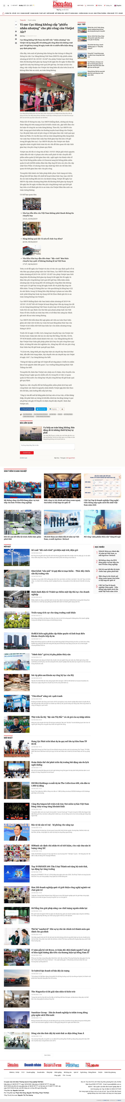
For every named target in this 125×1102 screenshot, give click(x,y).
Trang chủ (23, 20)
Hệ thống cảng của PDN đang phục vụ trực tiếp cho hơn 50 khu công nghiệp (21, 501)
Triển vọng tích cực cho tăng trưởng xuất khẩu (53, 613)
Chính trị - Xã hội (10, 13)
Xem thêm (47, 1055)
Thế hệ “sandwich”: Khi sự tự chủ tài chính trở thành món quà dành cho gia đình (60, 930)
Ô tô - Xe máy (119, 13)
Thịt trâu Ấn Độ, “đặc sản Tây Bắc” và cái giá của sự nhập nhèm (60, 717)
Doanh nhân (34, 13)
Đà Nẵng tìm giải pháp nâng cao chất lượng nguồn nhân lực (59, 908)
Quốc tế (67, 13)
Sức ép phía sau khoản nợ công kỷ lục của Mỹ (52, 675)
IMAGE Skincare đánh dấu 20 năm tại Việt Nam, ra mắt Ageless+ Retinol (61, 538)
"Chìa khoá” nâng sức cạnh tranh (46, 696)
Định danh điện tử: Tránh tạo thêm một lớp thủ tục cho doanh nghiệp (60, 593)
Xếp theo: (57, 458)
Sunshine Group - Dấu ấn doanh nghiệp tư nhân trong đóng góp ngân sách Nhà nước (59, 1013)
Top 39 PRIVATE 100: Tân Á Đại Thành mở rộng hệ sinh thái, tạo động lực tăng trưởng (59, 867)
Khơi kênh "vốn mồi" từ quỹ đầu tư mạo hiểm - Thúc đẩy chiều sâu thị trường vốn (60, 572)
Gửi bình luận (27, 452)
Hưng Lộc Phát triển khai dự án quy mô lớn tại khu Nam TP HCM (59, 742)
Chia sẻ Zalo (42, 409)
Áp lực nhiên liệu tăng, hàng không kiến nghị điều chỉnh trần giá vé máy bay (96, 37)
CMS (106, 1100)
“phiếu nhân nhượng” (28, 416)
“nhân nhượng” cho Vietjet (43, 416)
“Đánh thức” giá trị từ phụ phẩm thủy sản (51, 654)
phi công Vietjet (68, 414)
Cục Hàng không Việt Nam (40, 414)
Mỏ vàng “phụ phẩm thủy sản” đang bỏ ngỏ (102, 537)
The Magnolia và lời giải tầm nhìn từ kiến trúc (53, 992)
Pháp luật (42, 13)
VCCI (18, 13)
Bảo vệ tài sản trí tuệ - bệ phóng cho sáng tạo (52, 825)
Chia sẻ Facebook (28, 409)
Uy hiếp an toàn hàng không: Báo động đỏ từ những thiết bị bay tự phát (59, 430)
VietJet (60, 414)
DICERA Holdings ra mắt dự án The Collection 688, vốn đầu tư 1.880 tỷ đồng (60, 784)
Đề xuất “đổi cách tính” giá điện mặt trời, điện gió (54, 550)
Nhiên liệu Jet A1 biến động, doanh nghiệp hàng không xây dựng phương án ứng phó (96, 29)
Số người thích (71, 458)
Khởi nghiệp (50, 13)
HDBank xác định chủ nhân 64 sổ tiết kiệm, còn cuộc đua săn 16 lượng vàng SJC (61, 847)
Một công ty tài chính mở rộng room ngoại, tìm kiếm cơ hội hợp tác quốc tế (62, 501)
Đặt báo (100, 5)
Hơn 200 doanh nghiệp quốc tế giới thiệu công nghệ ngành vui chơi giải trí (60, 888)
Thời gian (63, 458)
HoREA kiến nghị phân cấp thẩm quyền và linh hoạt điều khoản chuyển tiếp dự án (58, 634)
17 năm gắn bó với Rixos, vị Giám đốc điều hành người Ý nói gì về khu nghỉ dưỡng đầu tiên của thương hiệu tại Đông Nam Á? (60, 951)
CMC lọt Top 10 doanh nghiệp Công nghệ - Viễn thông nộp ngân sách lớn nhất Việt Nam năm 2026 (102, 502)
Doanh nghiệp (25, 13)
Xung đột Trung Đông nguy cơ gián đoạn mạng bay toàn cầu (96, 55)
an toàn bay (53, 414)
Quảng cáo (109, 5)
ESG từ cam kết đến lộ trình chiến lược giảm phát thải (22, 538)
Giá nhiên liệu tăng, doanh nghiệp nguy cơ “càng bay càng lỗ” (95, 46)
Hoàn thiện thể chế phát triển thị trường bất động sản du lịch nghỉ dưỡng (60, 763)
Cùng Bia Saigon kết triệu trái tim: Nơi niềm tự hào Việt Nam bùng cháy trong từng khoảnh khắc (60, 805)
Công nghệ (110, 13)
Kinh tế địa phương (100, 13)
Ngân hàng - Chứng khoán (79, 13)
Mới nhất (15, 5)
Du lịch (90, 13)
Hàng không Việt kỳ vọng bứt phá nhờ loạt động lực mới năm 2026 (96, 73)
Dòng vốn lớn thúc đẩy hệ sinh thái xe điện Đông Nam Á (57, 1033)
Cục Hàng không (27, 414)
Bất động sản (59, 13)
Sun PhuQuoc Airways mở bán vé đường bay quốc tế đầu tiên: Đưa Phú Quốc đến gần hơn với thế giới (96, 64)
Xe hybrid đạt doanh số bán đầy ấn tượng (50, 971)
